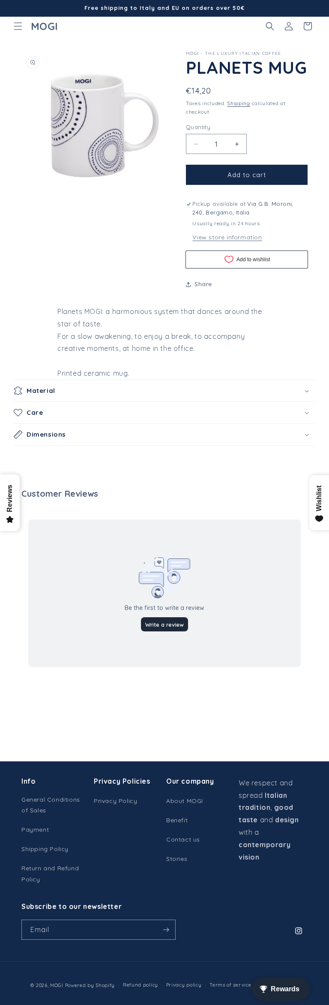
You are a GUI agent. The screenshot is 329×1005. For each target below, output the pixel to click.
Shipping (238, 103)
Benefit (177, 820)
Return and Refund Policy (50, 873)
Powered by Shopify (90, 985)
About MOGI (184, 801)
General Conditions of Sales (50, 805)
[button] (18, 26)
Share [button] (203, 284)
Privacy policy (184, 985)
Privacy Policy (115, 801)
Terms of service (230, 985)
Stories (176, 859)
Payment (35, 829)
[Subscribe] (165, 930)
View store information (227, 237)
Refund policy (140, 985)
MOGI (56, 985)
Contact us (183, 839)
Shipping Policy (45, 849)
